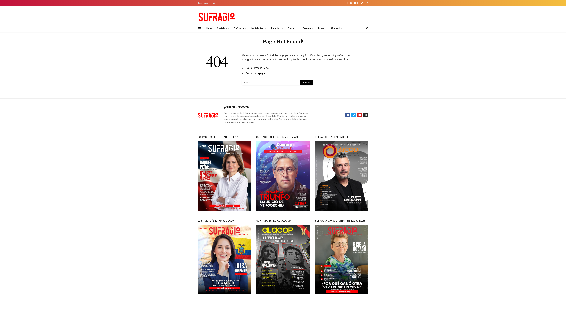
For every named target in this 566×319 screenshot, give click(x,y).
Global (291, 28)
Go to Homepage (255, 73)
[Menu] (199, 28)
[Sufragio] (217, 16)
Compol (335, 28)
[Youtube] (359, 115)
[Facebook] (347, 115)
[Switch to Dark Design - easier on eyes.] (367, 3)
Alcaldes (276, 28)
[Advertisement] (314, 16)
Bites (321, 28)
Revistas (222, 28)
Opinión (306, 28)
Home (209, 28)
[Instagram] (365, 115)
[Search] (367, 28)
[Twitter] (353, 115)
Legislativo (257, 28)
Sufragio (239, 28)
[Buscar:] (271, 82)
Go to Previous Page (257, 67)
